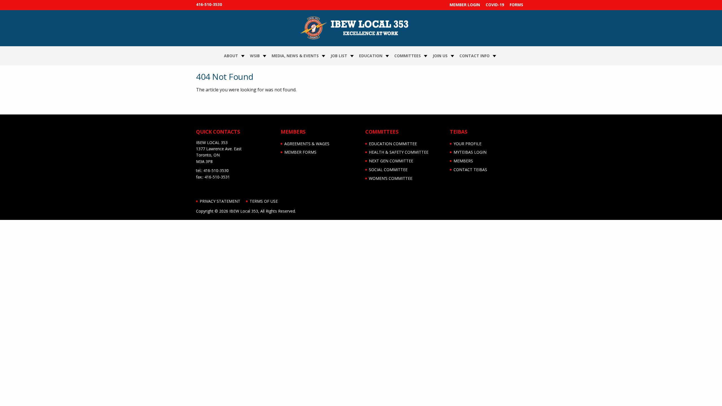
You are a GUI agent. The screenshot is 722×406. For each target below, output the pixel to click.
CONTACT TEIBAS (470, 169)
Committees (407, 55)
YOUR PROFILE (467, 143)
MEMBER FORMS (300, 152)
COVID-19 (495, 4)
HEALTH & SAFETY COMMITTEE (398, 152)
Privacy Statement (220, 201)
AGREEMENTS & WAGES (306, 143)
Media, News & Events (295, 55)
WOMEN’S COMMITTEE (390, 178)
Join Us (440, 55)
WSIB (255, 55)
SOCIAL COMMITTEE (388, 169)
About (231, 55)
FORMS (516, 4)
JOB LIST (339, 55)
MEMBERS (463, 161)
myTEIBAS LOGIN (470, 152)
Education (370, 55)
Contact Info (474, 55)
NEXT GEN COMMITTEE (391, 161)
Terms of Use (264, 201)
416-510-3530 (209, 4)
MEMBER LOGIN (465, 4)
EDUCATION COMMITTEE (393, 143)
